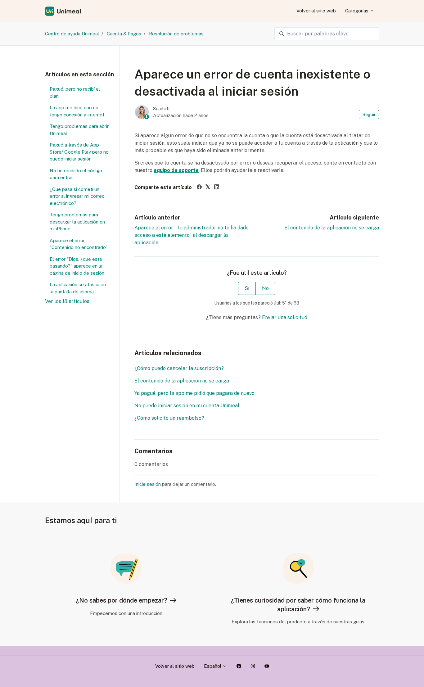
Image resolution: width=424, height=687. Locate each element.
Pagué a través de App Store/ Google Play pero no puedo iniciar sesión (79, 151)
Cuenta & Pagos (124, 33)
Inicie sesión (147, 484)
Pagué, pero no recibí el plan (75, 92)
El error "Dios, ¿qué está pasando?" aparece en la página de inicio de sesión (77, 266)
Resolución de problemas (176, 33)
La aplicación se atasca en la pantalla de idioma (78, 288)
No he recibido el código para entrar (76, 174)
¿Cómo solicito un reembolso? (169, 418)
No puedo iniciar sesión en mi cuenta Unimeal (186, 406)
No (265, 288)
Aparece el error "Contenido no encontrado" (78, 244)
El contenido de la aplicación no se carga (331, 228)
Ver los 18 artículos (67, 301)
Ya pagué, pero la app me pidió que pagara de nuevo (194, 393)
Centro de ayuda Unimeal (72, 33)
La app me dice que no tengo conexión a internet (77, 111)
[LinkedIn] (216, 188)
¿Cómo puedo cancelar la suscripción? (179, 368)
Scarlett (161, 108)
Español (213, 666)
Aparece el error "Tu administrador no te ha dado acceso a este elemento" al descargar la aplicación (191, 235)
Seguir (369, 114)
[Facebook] (199, 188)
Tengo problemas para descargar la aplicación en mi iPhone (77, 221)
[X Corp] (207, 188)
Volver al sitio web (316, 10)
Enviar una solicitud (284, 317)
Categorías (357, 10)
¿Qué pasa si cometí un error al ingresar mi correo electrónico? (77, 196)
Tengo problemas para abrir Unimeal (79, 130)
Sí (247, 288)
